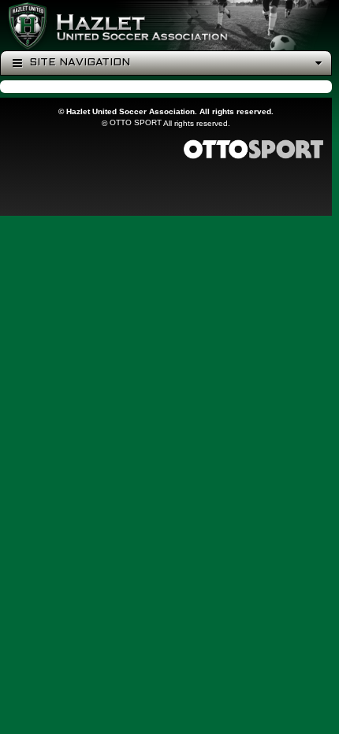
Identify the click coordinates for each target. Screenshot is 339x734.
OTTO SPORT (136, 122)
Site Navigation (78, 62)
